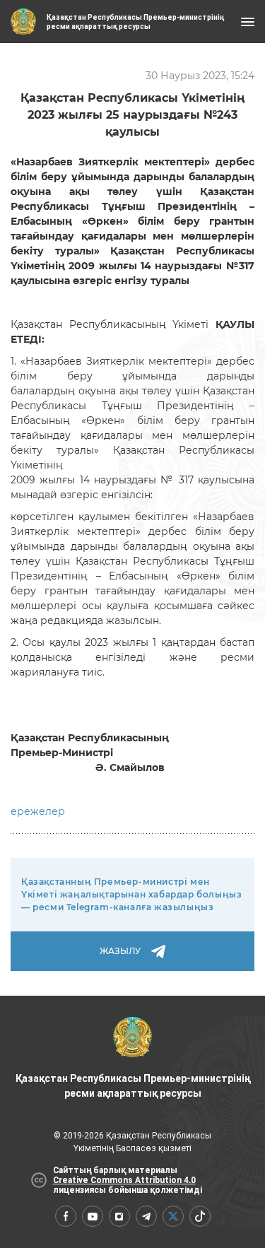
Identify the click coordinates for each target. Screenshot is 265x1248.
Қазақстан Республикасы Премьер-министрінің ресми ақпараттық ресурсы (133, 1086)
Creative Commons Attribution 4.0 (124, 1180)
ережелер (38, 811)
